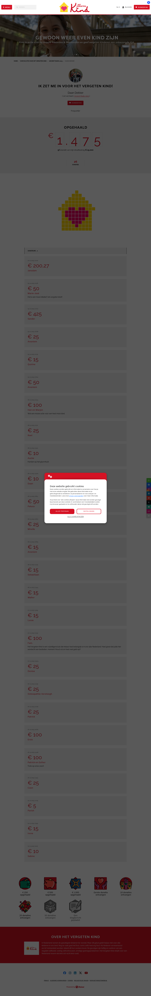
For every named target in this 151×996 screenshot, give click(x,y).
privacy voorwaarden (76, 496)
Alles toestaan (62, 511)
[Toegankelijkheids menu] (148, 2)
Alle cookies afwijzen (75, 516)
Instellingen (88, 511)
